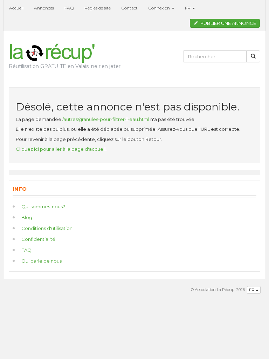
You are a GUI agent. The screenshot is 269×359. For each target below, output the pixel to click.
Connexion (159, 8)
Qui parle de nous (41, 261)
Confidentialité (38, 239)
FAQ (69, 8)
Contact (129, 8)
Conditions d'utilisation (47, 228)
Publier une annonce (227, 23)
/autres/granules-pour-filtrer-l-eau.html (105, 119)
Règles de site (97, 8)
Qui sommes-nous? (43, 206)
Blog (26, 217)
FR (252, 289)
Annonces (44, 8)
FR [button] (188, 8)
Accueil (16, 8)
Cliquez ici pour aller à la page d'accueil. (61, 149)
